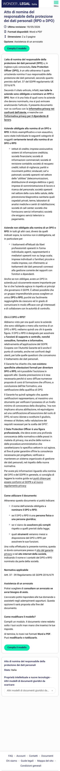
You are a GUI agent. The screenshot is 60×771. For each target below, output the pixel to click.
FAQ (10, 755)
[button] (52, 690)
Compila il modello (16, 48)
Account (20, 755)
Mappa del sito (45, 760)
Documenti (47, 755)
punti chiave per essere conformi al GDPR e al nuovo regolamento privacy (27, 482)
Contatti (33, 755)
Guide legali (27, 760)
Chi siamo (11, 760)
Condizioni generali (30, 765)
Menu (56, 6)
